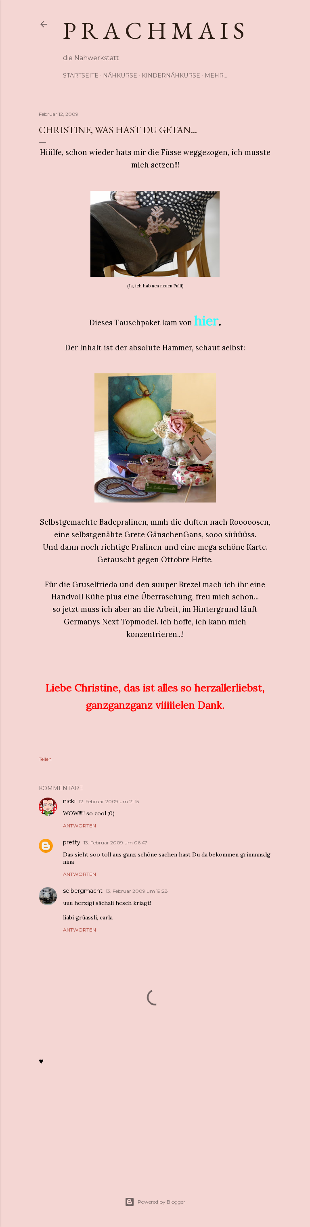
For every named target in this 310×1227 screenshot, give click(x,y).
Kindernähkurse (171, 75)
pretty (71, 842)
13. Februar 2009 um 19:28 (137, 891)
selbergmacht (83, 890)
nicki (69, 801)
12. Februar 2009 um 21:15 (109, 801)
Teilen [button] (45, 759)
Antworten (79, 826)
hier (206, 320)
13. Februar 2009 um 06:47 (115, 843)
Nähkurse (120, 75)
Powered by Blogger (161, 1202)
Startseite (80, 75)
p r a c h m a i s (154, 30)
